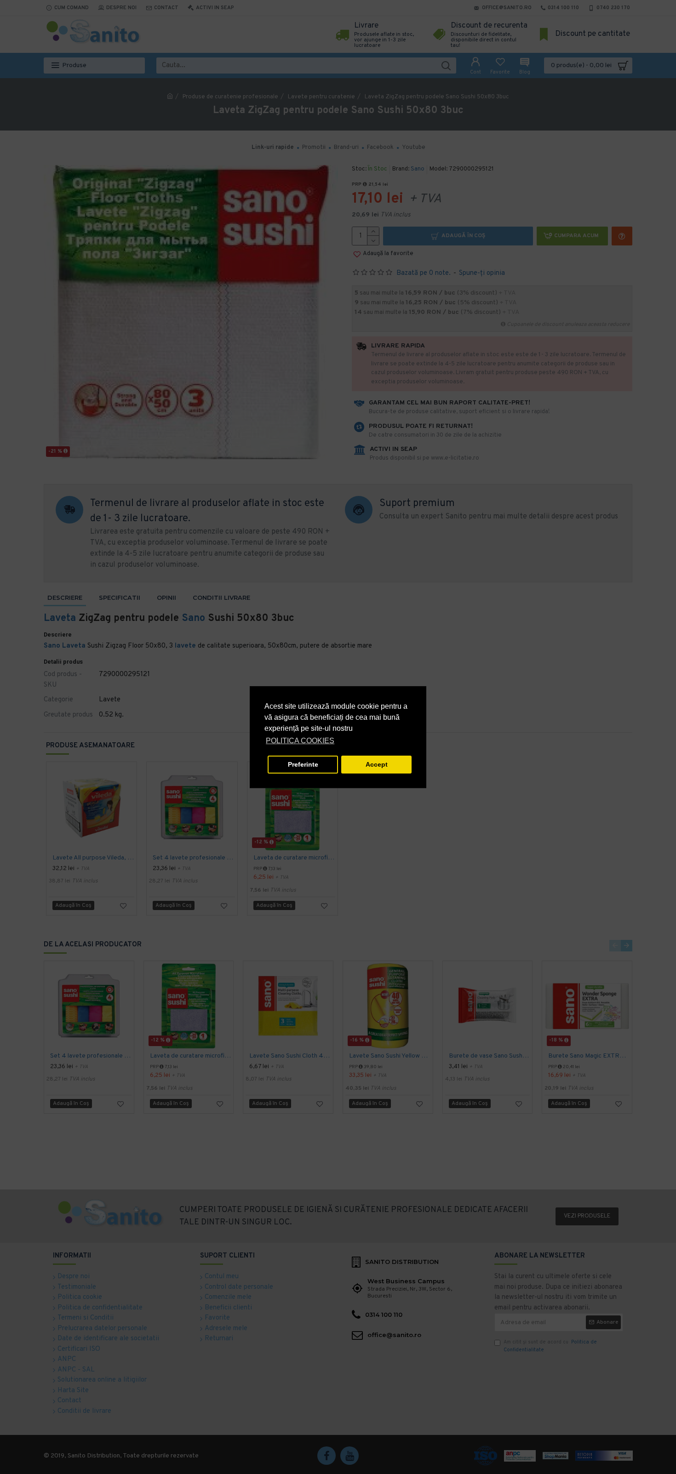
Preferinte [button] (303, 764)
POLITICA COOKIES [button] (300, 741)
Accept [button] (377, 764)
